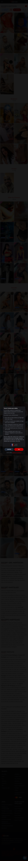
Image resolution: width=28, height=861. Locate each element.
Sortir (9, 449)
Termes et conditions (16, 452)
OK (19, 449)
